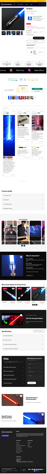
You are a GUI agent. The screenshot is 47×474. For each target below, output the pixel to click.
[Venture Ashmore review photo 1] (23, 119)
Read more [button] (9, 171)
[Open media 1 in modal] (13, 19)
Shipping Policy (18, 446)
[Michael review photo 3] (7, 157)
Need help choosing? (31, 34)
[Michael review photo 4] (9, 157)
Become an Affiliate (19, 451)
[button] (28, 13)
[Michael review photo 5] (11, 157)
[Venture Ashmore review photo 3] (21, 125)
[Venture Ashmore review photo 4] (23, 125)
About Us (17, 442)
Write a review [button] (37, 88)
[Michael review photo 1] (9, 135)
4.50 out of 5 (11, 89)
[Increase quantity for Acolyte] (31, 38)
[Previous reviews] (27, 18)
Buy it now (35, 41)
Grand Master (30, 446)
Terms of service (12, 470)
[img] (5, 111)
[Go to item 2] (9, 33)
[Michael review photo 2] (4, 157)
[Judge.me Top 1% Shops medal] (32, 79)
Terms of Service (19, 448)
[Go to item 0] (4, 33)
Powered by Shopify (8, 469)
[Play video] (12, 319)
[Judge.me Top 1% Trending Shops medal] (36, 79)
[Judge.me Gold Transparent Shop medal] (28, 79)
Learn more (26, 436)
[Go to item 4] (18, 33)
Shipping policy (16, 470)
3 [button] (23, 181)
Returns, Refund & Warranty (20, 445)
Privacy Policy (18, 449)
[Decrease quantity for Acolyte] (27, 38)
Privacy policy (7, 470)
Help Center (18, 452)
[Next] (22, 20)
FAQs (10, 361)
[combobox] (41, 1)
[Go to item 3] (13, 33)
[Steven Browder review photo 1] (38, 123)
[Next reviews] (43, 18)
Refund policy (3, 470)
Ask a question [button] (37, 91)
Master (29, 445)
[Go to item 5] (23, 33)
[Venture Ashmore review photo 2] (18, 125)
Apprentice (29, 442)
